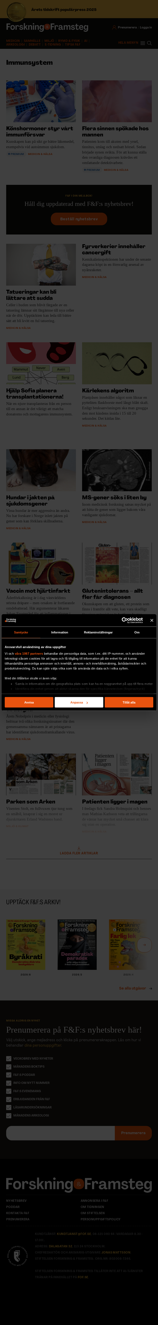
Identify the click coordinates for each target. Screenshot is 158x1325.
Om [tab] (136, 632)
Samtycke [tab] (21, 632)
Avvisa (29, 702)
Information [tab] (59, 632)
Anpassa (76, 702)
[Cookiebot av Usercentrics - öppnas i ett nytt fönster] (125, 620)
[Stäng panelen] (151, 620)
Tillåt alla (129, 702)
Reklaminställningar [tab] (98, 632)
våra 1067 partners (29, 653)
